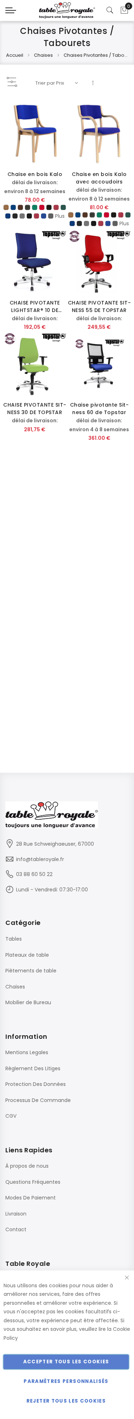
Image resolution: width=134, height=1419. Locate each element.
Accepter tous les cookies (66, 1361)
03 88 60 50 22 (34, 874)
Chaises (44, 55)
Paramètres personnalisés (66, 1381)
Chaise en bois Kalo (35, 174)
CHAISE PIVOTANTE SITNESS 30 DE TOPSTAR (34, 408)
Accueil (15, 55)
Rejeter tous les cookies (66, 1401)
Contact (15, 1229)
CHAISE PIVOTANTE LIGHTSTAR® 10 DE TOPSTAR (35, 306)
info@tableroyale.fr (40, 859)
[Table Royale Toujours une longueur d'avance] (67, 10)
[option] (6, 207)
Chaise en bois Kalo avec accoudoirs (99, 178)
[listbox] (35, 213)
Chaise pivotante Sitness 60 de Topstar (99, 408)
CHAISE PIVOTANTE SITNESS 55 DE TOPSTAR (99, 306)
